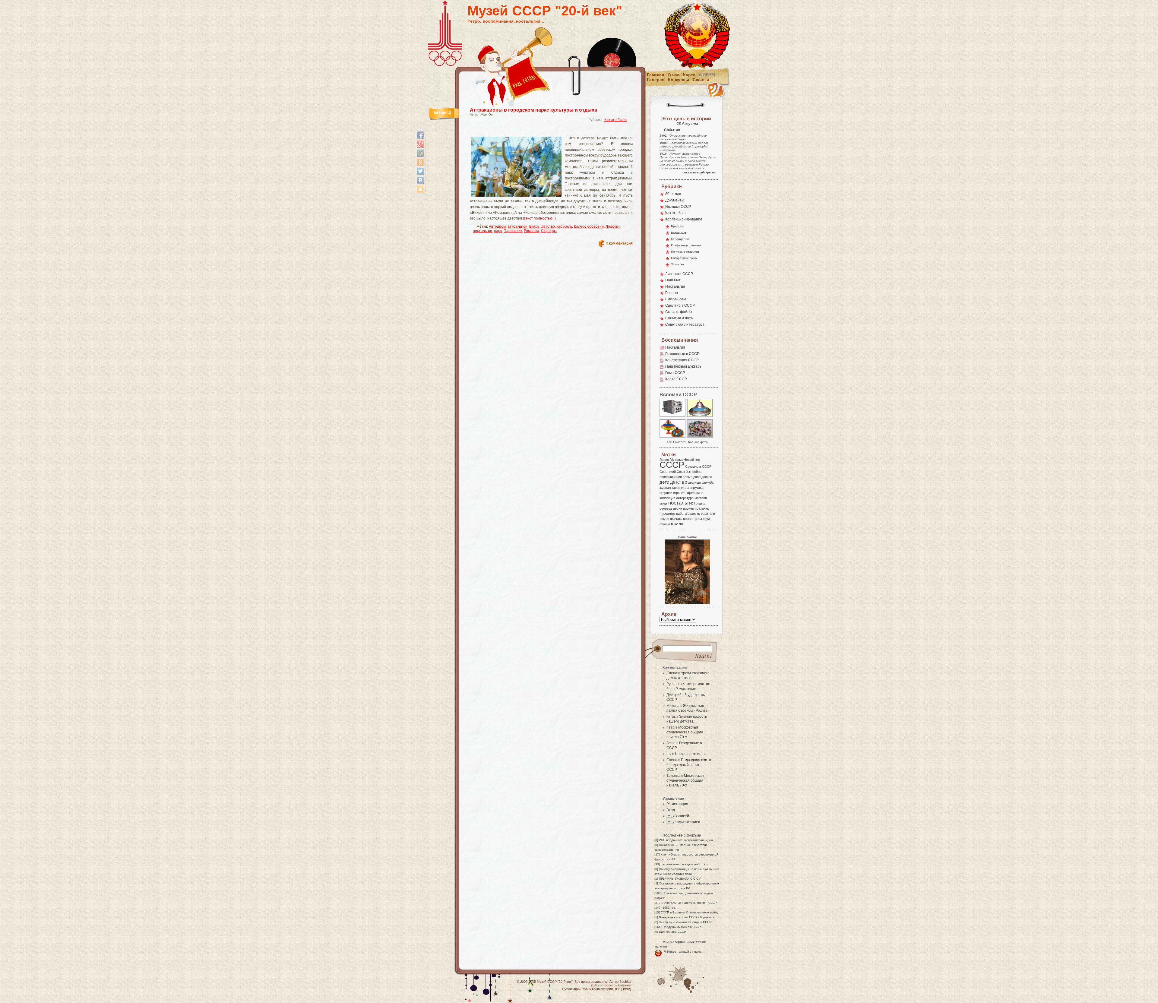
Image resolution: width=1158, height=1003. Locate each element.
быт (688, 471)
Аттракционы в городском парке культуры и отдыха (533, 109)
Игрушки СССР (678, 206)
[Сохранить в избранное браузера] (420, 189)
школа (677, 523)
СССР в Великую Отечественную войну (689, 912)
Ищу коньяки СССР (672, 931)
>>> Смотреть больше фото (687, 442)
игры (676, 493)
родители (708, 513)
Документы (674, 200)
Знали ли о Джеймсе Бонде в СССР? (686, 922)
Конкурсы (678, 79)
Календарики (680, 239)
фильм (665, 524)
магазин (700, 498)
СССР (672, 465)
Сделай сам (675, 299)
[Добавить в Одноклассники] (420, 162)
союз (687, 518)
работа (681, 513)
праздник (702, 508)
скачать (676, 518)
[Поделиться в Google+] (420, 144)
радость (694, 513)
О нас (673, 74)
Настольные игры (690, 754)
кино (699, 493)
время (687, 477)
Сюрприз (549, 231)
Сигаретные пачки (684, 258)
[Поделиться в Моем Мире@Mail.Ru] (420, 153)
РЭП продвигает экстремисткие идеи (686, 840)
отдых (700, 503)
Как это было (615, 120)
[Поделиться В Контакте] (420, 180)
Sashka (625, 981)
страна (696, 518)
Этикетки (677, 264)
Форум (707, 74)
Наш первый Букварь (683, 366)
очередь (666, 508)
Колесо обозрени (589, 226)
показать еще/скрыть (698, 172)
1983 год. (669, 907)
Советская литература (684, 324)
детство (548, 226)
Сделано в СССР (680, 305)
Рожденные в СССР (682, 354)
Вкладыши (678, 232)
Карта (689, 74)
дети (664, 482)
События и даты (679, 318)
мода (663, 503)
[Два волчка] (673, 437)
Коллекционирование (683, 219)
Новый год (692, 459)
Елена (671, 673)
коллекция (667, 498)
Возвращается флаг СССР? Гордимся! (687, 917)
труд (706, 518)
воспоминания (671, 477)
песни (677, 508)
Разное (671, 293)
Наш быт (673, 280)
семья (664, 518)
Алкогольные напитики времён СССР (690, 902)
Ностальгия (675, 286)
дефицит (694, 482)
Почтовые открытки (685, 251)
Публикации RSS (575, 989)
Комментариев (683, 822)
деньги (706, 477)
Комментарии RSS (606, 989)
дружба (707, 482)
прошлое (667, 513)
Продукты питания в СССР (682, 927)
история (688, 493)
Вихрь (534, 226)
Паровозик (513, 231)
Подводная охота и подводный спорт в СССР (688, 765)
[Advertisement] (544, 131)
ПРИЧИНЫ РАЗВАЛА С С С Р (680, 878)
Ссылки (701, 79)
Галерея (655, 79)
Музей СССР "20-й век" (544, 10)
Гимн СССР (675, 373)
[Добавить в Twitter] (420, 171)
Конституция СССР (682, 360)
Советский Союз (672, 471)
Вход (670, 810)
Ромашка (531, 231)
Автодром (497, 226)
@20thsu (669, 951)
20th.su (596, 985)
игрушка (697, 487)
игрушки (666, 493)
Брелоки (677, 226)
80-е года (673, 194)
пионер (688, 508)
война (696, 471)
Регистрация (677, 804)
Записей (677, 816)
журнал (665, 487)
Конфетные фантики (686, 245)
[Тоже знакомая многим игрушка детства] (700, 416)
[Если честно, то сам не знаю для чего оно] (673, 416)
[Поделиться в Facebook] (420, 135)
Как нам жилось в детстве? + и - (684, 864)
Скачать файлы (678, 312)
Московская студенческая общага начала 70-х (684, 732)
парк (498, 231)
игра (685, 487)
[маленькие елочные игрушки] (700, 437)
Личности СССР (679, 274)
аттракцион (517, 226)
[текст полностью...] (539, 218)
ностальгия (482, 231)
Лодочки (613, 226)
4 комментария (619, 243)
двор (697, 477)
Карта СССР (676, 379)
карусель (564, 226)
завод (676, 487)
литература (685, 498)
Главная (655, 74)
